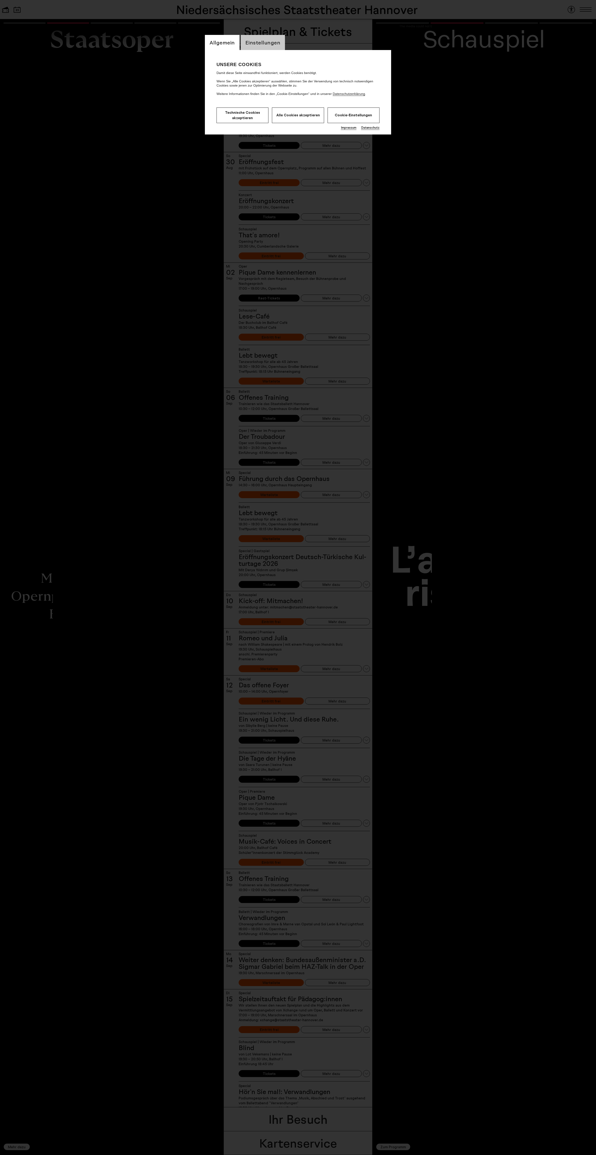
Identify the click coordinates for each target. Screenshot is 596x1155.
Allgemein (222, 42)
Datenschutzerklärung (349, 94)
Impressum (348, 127)
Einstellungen (263, 42)
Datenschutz (370, 127)
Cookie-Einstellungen (353, 115)
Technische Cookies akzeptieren (242, 115)
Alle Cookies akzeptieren (298, 115)
